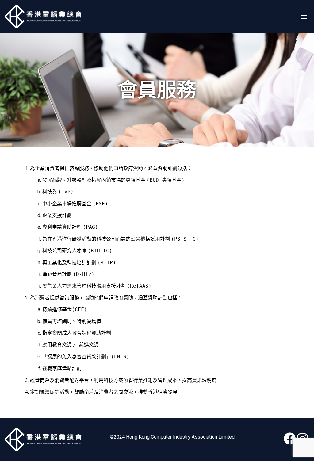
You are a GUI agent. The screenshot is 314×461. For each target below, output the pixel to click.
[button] (304, 17)
